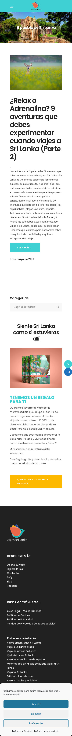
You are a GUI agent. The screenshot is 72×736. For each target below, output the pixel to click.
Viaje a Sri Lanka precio (21, 647)
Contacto (13, 573)
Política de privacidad (46, 731)
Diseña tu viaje (16, 565)
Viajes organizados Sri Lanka (24, 642)
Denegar (36, 713)
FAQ (9, 577)
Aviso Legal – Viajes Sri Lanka (24, 611)
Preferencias (36, 723)
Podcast (12, 586)
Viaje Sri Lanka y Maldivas (22, 680)
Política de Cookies (22, 731)
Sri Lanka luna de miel (20, 676)
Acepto (36, 704)
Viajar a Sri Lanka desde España (26, 659)
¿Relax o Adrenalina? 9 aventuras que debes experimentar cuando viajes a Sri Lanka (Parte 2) (35, 129)
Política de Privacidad (20, 619)
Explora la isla (15, 569)
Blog (9, 581)
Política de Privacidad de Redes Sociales (31, 623)
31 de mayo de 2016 (22, 259)
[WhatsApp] (68, 364)
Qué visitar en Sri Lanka (21, 655)
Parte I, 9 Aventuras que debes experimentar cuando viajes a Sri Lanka (34, 221)
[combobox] (36, 307)
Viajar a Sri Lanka (17, 672)
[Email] (68, 372)
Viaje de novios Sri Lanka (21, 651)
